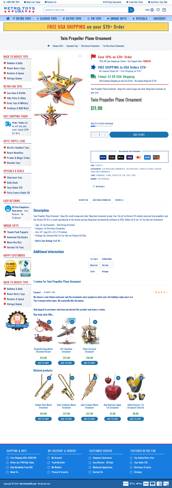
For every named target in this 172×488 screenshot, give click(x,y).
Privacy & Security (60, 472)
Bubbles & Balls (15, 63)
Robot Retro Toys (16, 68)
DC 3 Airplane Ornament (66, 350)
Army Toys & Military (17, 103)
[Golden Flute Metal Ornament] (43, 387)
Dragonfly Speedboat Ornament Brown (43, 350)
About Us (14, 472)
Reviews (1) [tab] (119, 200)
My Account (57, 457)
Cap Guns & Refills (16, 93)
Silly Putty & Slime (16, 98)
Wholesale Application (102, 467)
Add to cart (139, 134)
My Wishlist (57, 467)
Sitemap (138, 472)
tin (123, 175)
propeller (116, 175)
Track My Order (58, 462)
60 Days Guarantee (113, 2)
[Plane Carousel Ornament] (89, 331)
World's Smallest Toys (18, 147)
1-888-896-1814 (12, 2)
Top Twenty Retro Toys (144, 457)
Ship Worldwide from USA (21, 467)
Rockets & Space (15, 73)
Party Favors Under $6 (18, 192)
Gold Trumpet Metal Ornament (89, 406)
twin (133, 175)
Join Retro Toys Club (158, 2)
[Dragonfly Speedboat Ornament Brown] (43, 331)
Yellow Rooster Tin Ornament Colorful (135, 406)
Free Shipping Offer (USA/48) (23, 457)
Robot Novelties (15, 152)
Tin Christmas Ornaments (113, 168)
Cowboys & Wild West (18, 108)
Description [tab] (83, 200)
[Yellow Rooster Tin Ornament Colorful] (136, 387)
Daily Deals (12, 182)
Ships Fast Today (33, 2)
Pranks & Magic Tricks (18, 158)
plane (108, 175)
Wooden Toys (13, 163)
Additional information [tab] (102, 200)
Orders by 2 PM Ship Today (22, 462)
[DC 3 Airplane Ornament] (66, 331)
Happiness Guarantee (102, 457)
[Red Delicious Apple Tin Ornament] (112, 387)
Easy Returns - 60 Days (103, 462)
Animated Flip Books (17, 237)
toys (128, 175)
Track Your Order (136, 2)
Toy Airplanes (132, 168)
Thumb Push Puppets (17, 232)
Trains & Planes (146, 168)
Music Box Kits (14, 242)
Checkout (159, 18)
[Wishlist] (158, 10)
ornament (100, 175)
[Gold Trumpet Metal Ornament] (89, 387)
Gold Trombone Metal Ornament (66, 406)
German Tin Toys (15, 247)
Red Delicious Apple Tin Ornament (112, 406)
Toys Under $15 (15, 187)
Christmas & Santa (142, 467)
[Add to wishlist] (49, 322)
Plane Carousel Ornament (89, 350)
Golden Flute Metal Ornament (43, 406)
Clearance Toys (14, 177)
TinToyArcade (103, 178)
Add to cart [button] (43, 363)
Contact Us (51, 2)
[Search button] (131, 10)
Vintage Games (14, 78)
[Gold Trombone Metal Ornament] (66, 387)
